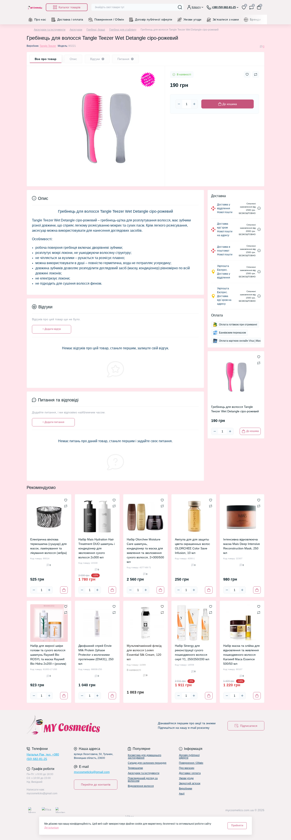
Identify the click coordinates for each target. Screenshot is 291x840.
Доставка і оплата (70, 19)
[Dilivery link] (259, 208)
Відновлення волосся (141, 785)
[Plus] (194, 104)
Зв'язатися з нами (226, 19)
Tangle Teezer (48, 45)
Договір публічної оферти (153, 19)
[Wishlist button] (247, 74)
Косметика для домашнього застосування (144, 756)
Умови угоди (192, 19)
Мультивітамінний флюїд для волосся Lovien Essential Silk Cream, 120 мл (144, 652)
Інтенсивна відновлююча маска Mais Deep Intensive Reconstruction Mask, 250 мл (241, 546)
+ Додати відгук (51, 329)
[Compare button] (255, 74)
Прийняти (237, 825)
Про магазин (186, 768)
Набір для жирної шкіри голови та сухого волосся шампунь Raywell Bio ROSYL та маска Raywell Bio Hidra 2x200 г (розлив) (48, 654)
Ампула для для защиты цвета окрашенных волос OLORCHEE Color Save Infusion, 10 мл (192, 546)
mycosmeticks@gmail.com (92, 772)
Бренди (255, 19)
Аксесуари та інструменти (49, 29)
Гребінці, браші (95, 29)
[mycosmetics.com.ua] (85, 726)
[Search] (180, 7)
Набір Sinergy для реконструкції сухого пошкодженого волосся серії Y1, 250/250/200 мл (192, 652)
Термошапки (135, 768)
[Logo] (34, 7)
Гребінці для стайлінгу (122, 29)
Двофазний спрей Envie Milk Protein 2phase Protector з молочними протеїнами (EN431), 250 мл (96, 654)
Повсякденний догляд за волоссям (143, 779)
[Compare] (65, 506)
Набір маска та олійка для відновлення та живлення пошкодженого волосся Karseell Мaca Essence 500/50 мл (241, 654)
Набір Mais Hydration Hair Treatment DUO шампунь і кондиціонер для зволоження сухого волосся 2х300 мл (96, 548)
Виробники (185, 788)
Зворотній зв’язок (189, 783)
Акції (181, 793)
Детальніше (51, 827)
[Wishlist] (65, 500)
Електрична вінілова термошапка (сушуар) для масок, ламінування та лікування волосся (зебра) (48, 546)
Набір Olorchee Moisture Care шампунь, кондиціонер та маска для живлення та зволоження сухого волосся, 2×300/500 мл (145, 550)
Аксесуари (76, 29)
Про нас (40, 19)
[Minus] (179, 104)
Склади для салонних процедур (147, 762)
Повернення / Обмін (109, 19)
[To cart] (64, 590)
